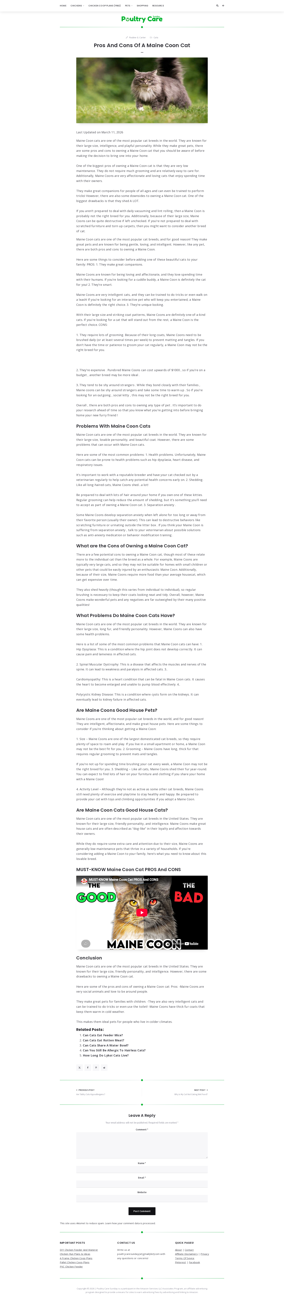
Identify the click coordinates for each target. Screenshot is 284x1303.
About (178, 1249)
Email (142, 1177)
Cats (156, 37)
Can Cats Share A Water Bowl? (106, 1045)
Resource (158, 5)
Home (63, 5)
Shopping (142, 5)
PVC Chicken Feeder (71, 1266)
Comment (142, 1129)
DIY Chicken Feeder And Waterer (79, 1249)
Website (141, 1192)
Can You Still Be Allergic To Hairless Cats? (114, 1050)
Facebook (194, 1262)
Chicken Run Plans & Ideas (75, 1254)
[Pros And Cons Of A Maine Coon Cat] (142, 90)
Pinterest (180, 1262)
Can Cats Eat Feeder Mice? (103, 1035)
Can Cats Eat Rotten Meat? (103, 1040)
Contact (189, 1249)
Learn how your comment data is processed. (130, 1223)
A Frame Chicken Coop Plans (76, 1258)
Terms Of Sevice (184, 1258)
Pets (127, 5)
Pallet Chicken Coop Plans (74, 1262)
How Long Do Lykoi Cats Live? (106, 1055)
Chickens (76, 5)
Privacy (205, 1254)
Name (142, 1163)
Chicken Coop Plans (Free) (104, 5)
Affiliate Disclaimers (186, 1254)
